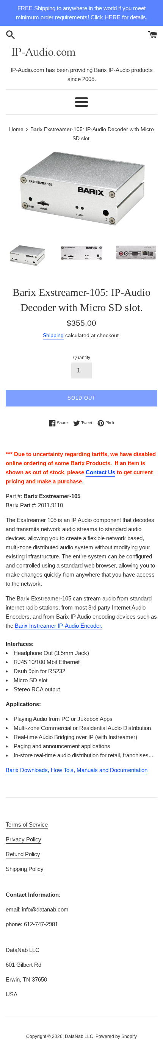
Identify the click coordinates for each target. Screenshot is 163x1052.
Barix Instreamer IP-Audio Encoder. (58, 625)
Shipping (53, 335)
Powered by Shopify (116, 1036)
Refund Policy (23, 854)
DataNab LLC (79, 1036)
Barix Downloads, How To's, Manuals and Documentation (76, 770)
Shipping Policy (25, 869)
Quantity (81, 357)
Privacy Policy (23, 839)
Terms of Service (27, 824)
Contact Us (100, 472)
